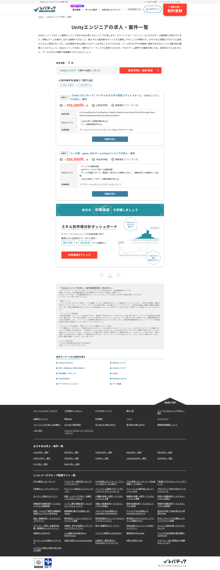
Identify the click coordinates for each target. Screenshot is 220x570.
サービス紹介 (91, 10)
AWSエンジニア (119, 363)
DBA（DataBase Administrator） (72, 368)
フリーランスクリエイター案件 (169, 2)
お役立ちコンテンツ (111, 10)
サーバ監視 (116, 384)
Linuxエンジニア (119, 368)
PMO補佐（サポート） (68, 373)
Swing (114, 373)
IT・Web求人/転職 (150, 2)
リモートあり (67, 85)
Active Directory (66, 363)
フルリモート (85, 85)
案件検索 (77, 10)
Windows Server (119, 379)
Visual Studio (64, 379)
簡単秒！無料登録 (140, 70)
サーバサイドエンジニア (68, 384)
